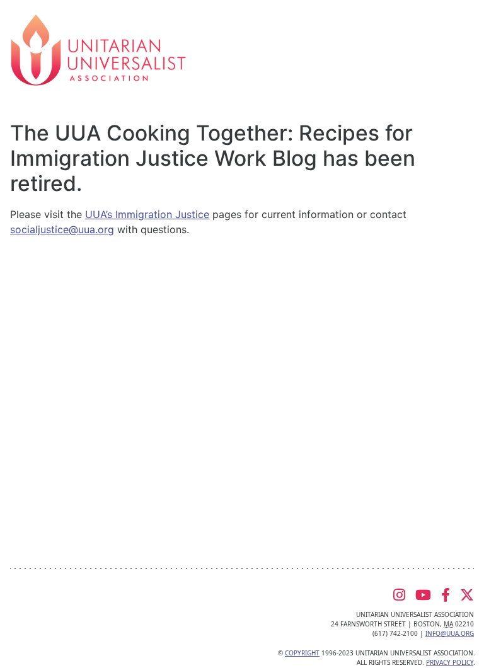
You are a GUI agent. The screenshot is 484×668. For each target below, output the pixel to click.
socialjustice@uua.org (62, 229)
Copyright (302, 652)
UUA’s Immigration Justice (147, 214)
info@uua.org (449, 633)
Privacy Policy (449, 662)
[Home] (98, 49)
